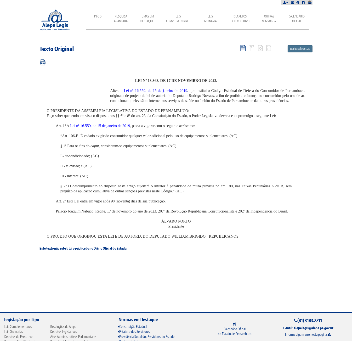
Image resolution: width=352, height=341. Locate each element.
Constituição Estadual (133, 326)
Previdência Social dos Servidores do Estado (147, 337)
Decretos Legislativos (63, 332)
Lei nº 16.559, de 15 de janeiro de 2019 (155, 91)
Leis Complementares (178, 18)
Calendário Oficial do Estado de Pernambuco (234, 331)
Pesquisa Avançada (121, 18)
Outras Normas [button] (268, 18)
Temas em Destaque (147, 18)
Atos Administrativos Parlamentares (73, 337)
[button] (285, 2)
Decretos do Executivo (240, 18)
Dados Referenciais (300, 48)
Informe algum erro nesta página (306, 334)
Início (98, 16)
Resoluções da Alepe (63, 326)
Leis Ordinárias (210, 18)
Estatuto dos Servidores (134, 332)
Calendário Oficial (297, 18)
